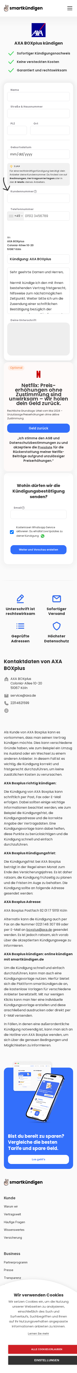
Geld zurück (38, 428)
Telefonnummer (22, 209)
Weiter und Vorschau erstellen (38, 549)
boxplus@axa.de (39, 930)
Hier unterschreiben (41, 339)
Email (18, 507)
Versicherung (13, 1237)
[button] (69, 8)
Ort (35, 123)
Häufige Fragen (14, 1222)
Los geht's (38, 1159)
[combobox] (15, 216)
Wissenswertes (14, 1229)
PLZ (12, 123)
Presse (8, 1270)
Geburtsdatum (20, 147)
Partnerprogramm (16, 1262)
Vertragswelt (12, 1214)
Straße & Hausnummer (26, 106)
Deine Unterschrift (23, 320)
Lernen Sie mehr (38, 1333)
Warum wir (11, 1206)
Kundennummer (22, 191)
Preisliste (45, 447)
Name (14, 90)
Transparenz (12, 1278)
